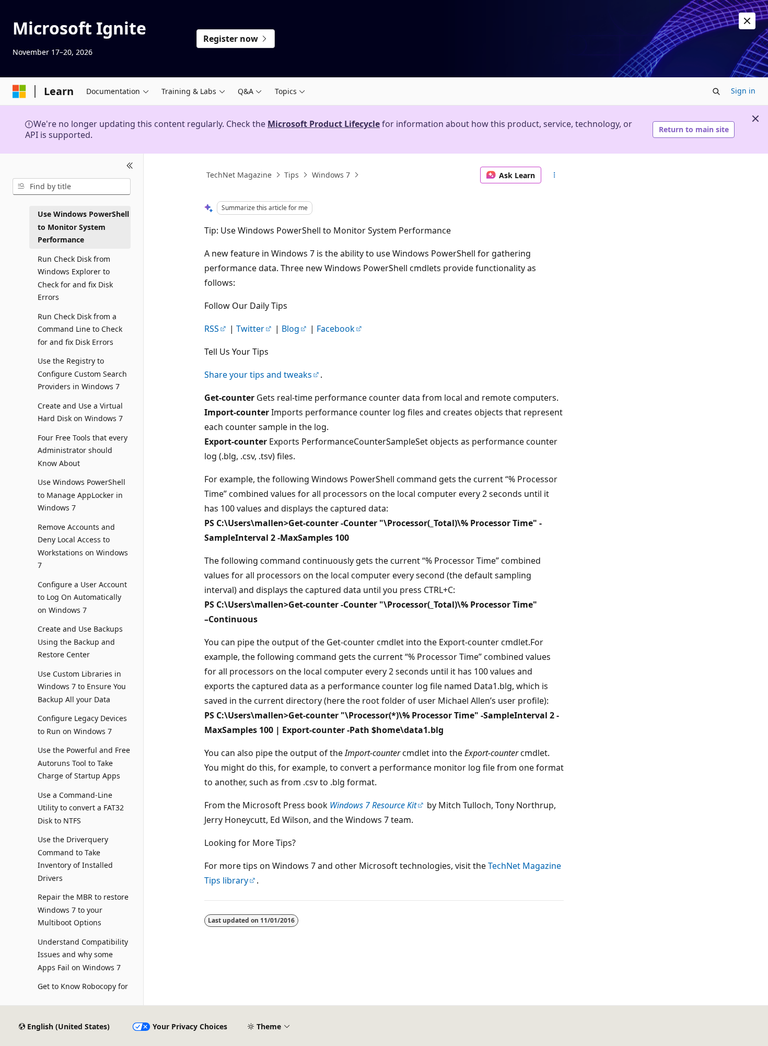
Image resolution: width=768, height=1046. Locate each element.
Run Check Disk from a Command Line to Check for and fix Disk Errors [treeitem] (80, 329)
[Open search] (716, 91)
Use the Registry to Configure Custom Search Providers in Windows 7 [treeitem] (82, 373)
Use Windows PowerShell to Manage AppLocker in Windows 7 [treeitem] (81, 495)
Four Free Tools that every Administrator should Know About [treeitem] (82, 450)
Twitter (250, 328)
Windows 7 (331, 175)
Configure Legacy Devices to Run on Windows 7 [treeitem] (82, 724)
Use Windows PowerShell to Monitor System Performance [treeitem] (83, 227)
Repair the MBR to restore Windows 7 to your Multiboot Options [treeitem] (83, 909)
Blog (290, 328)
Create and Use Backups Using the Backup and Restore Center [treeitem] (80, 641)
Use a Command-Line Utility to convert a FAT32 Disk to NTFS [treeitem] (81, 808)
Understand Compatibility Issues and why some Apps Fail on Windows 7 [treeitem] (83, 954)
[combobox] (72, 186)
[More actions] (554, 175)
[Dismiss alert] (747, 21)
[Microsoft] (19, 91)
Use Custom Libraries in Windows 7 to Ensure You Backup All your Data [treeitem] (82, 686)
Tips (291, 175)
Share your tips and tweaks (258, 374)
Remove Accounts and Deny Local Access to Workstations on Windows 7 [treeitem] (83, 546)
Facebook (336, 328)
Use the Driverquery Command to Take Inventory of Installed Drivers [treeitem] (75, 858)
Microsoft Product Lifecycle (323, 124)
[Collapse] (130, 166)
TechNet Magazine (239, 175)
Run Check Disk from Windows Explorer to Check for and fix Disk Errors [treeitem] (75, 278)
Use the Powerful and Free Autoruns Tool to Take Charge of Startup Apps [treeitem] (84, 763)
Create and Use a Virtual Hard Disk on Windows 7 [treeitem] (80, 412)
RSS (211, 328)
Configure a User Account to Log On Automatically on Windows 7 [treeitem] (82, 597)
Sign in (743, 91)
